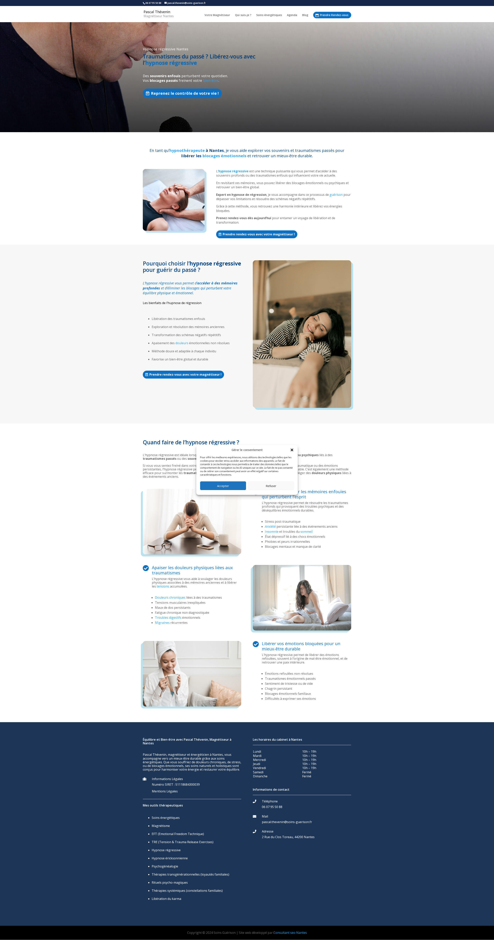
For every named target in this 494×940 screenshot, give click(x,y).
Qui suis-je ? (243, 15)
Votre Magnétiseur (217, 15)
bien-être (210, 80)
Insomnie (271, 531)
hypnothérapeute (187, 150)
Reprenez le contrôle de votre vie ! (185, 93)
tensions (163, 586)
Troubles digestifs (168, 617)
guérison (336, 195)
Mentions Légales (165, 791)
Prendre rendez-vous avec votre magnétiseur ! (259, 234)
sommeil (306, 531)
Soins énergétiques (269, 15)
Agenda (292, 15)
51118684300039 (187, 784)
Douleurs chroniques (170, 597)
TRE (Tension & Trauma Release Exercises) (182, 842)
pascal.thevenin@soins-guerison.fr (287, 822)
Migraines (162, 622)
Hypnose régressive (166, 850)
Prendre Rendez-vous (334, 15)
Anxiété (270, 526)
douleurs (181, 343)
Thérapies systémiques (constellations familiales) (187, 890)
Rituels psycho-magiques (170, 882)
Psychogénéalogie (165, 866)
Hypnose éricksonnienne (170, 858)
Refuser (271, 486)
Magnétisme (161, 826)
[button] (292, 450)
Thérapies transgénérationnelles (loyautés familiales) (190, 874)
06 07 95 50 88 (272, 807)
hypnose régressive (233, 171)
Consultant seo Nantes (290, 933)
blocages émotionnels (224, 155)
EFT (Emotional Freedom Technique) (178, 834)
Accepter (223, 486)
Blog (305, 15)
